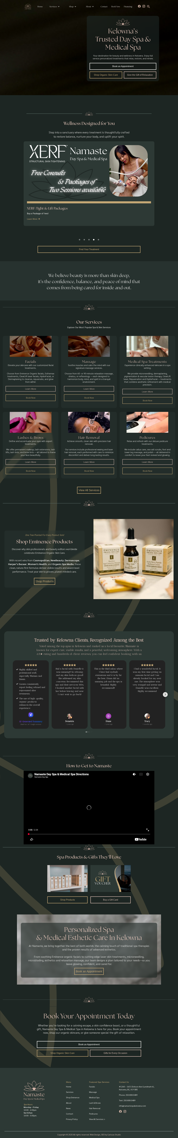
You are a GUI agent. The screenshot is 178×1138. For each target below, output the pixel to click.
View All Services (89, 490)
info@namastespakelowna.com (132, 1105)
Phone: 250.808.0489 (128, 1095)
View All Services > (97, 1119)
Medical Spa (94, 1097)
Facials (92, 1086)
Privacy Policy (72, 1119)
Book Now (115, 6)
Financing (128, 6)
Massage (93, 1092)
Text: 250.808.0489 (127, 1100)
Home (40, 6)
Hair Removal (94, 1108)
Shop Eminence (72, 1097)
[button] (54, 6)
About (68, 1103)
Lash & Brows (95, 1103)
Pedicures (93, 1113)
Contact (104, 6)
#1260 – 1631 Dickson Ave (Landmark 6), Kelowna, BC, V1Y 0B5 (136, 1088)
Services (53, 6)
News (68, 1108)
